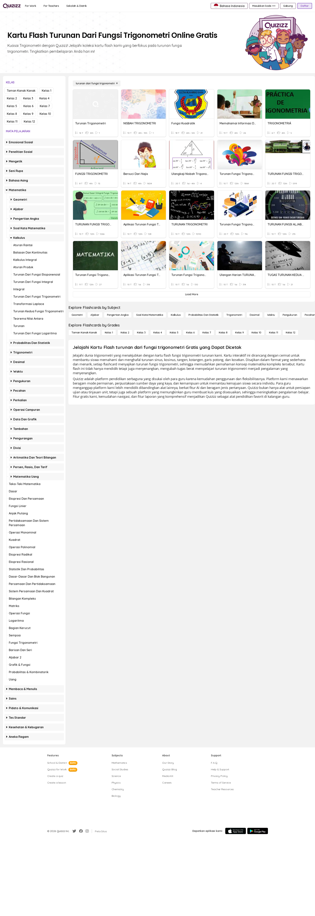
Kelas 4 (44, 98)
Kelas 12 (29, 121)
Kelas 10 (45, 114)
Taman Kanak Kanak (21, 90)
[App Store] (235, 831)
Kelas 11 (12, 121)
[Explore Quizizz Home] (12, 5)
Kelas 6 (28, 106)
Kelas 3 (28, 98)
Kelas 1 (46, 90)
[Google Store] (257, 831)
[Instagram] (87, 831)
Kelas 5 (12, 106)
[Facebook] (81, 831)
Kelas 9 (28, 114)
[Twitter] (74, 831)
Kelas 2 (12, 98)
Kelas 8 (12, 114)
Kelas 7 (45, 106)
